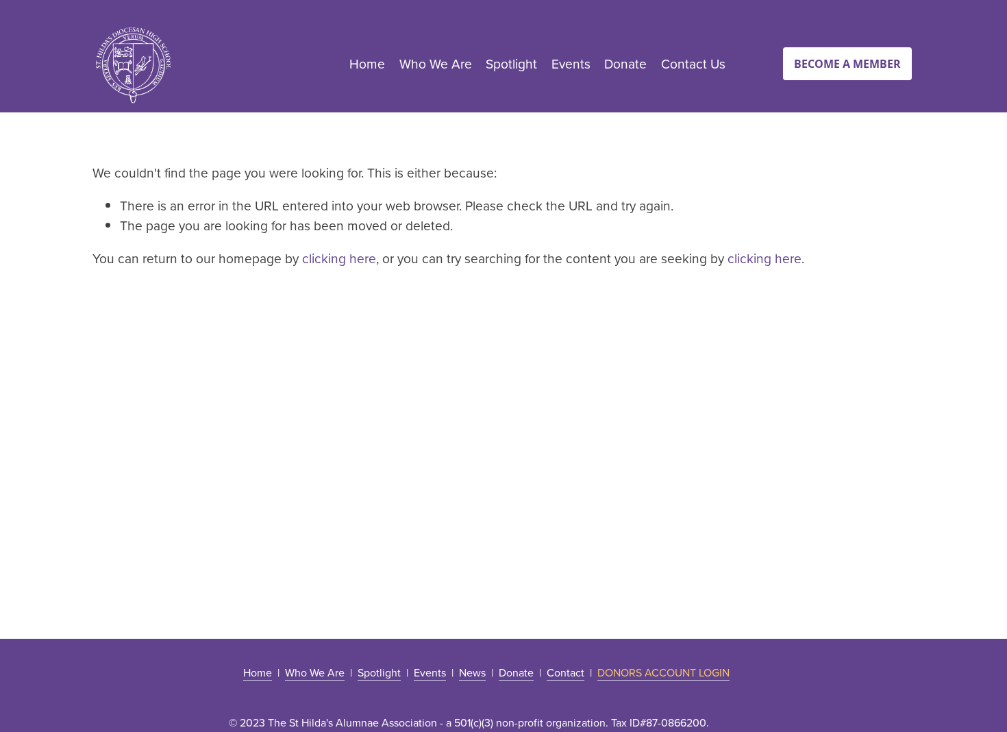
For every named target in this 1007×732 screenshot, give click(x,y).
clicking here (339, 258)
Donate (625, 63)
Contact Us (693, 63)
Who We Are (435, 63)
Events (570, 63)
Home (367, 63)
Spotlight (511, 63)
